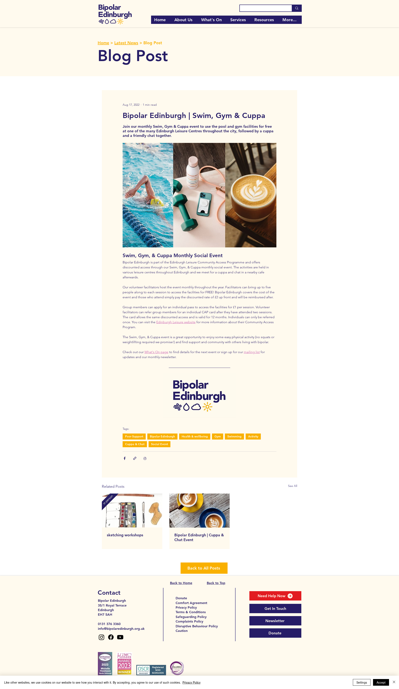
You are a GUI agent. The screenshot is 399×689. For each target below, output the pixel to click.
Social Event (159, 444)
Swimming (234, 436)
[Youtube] (120, 637)
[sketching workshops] (132, 510)
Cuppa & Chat (134, 444)
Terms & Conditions (191, 612)
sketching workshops (125, 535)
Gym (217, 436)
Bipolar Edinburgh (162, 436)
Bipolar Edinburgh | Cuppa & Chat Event (199, 537)
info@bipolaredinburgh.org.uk (121, 629)
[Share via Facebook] (125, 458)
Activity (253, 436)
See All (292, 486)
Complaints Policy (189, 621)
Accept (381, 682)
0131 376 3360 (109, 624)
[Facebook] (111, 637)
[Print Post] (145, 458)
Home (103, 42)
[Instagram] (101, 637)
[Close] (394, 682)
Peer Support (134, 436)
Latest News (126, 42)
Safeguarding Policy (191, 617)
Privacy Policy (186, 607)
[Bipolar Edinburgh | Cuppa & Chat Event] (199, 511)
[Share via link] (135, 458)
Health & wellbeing (195, 436)
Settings (361, 682)
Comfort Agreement (191, 603)
